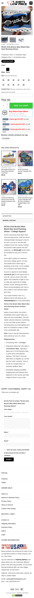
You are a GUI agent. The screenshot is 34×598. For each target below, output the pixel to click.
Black (8, 72)
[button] (2, 3)
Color (3, 65)
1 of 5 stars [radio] (4, 412)
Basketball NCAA (13, 44)
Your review (8, 416)
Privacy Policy (6, 501)
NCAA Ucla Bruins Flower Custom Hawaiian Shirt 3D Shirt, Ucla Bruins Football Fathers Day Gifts (25, 201)
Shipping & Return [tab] (9, 220)
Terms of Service (7, 505)
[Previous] (4, 20)
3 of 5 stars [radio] (12, 412)
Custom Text (5, 89)
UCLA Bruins (5, 138)
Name (6, 432)
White (3, 72)
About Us (4, 494)
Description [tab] (7, 216)
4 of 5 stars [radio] (18, 412)
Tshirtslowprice (10, 300)
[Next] (29, 20)
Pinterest (4, 479)
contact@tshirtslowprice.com (16, 579)
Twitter (3, 482)
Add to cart (21, 106)
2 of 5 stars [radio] (7, 412)
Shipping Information (8, 523)
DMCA (3, 531)
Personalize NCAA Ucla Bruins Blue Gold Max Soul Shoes (8, 171)
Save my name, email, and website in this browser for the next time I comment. (16, 452)
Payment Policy (6, 527)
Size (3, 75)
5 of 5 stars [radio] (25, 412)
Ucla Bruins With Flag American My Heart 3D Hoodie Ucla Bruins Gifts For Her (8, 200)
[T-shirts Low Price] (17, 3)
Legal (3, 534)
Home (3, 44)
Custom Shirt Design (8, 508)
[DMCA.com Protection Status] (17, 595)
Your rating (8, 409)
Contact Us (5, 520)
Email (6, 441)
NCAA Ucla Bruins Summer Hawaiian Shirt (24, 170)
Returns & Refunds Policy (10, 497)
